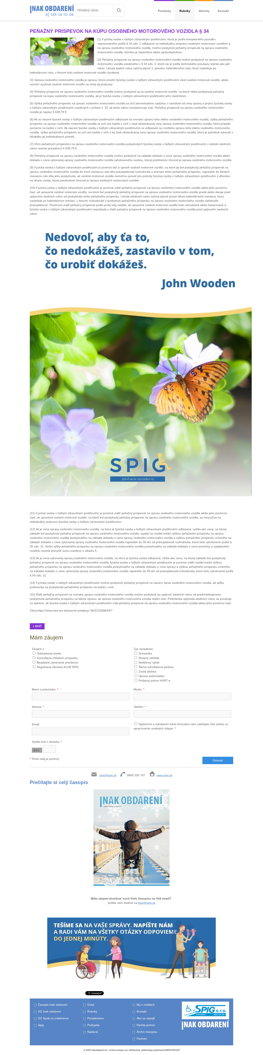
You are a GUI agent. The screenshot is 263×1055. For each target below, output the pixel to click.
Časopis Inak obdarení (52, 1004)
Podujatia (93, 1025)
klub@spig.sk (146, 902)
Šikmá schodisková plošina (155, 667)
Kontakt (223, 11)
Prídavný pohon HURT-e (154, 680)
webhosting (146, 1050)
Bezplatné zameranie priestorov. (58, 662)
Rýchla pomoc (146, 1025)
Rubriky (184, 11)
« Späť (37, 626)
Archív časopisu (147, 1031)
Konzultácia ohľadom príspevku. (57, 658)
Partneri (142, 1038)
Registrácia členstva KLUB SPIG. (58, 667)
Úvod (90, 1004)
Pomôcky (164, 11)
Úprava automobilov (151, 676)
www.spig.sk (164, 775)
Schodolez (145, 653)
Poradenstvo (95, 1018)
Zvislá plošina (147, 671)
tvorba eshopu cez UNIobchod (124, 1050)
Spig (41, 1025)
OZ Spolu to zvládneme (53, 1018)
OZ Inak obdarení (49, 1011)
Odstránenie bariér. (49, 653)
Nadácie (92, 1031)
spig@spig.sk (108, 775)
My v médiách (146, 1004)
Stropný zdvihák (148, 658)
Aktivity (204, 11)
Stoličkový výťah (148, 662)
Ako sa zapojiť (146, 1018)
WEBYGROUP (172, 1050)
